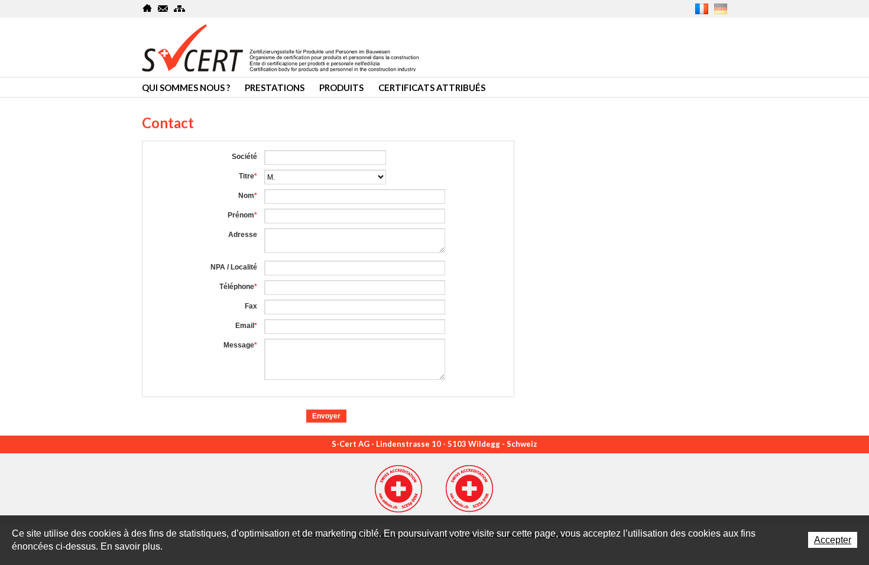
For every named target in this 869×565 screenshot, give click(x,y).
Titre (248, 176)
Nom (247, 195)
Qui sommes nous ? (186, 87)
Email (246, 326)
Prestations (274, 87)
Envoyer (326, 416)
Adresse (242, 234)
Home (147, 8)
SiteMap (179, 8)
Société (244, 156)
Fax (251, 306)
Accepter (832, 540)
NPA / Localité (233, 267)
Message (240, 345)
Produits (341, 87)
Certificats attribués (431, 87)
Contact (163, 8)
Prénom (242, 215)
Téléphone (238, 286)
